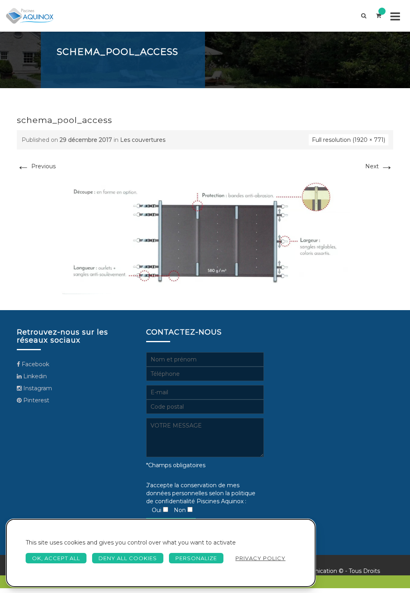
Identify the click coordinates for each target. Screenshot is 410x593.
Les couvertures (142, 139)
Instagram (37, 388)
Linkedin (34, 376)
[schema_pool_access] (205, 235)
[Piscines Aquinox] (29, 16)
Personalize (196, 558)
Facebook (34, 364)
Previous (36, 166)
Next (379, 166)
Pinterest (35, 400)
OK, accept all (56, 558)
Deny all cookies (127, 558)
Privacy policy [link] (260, 558)
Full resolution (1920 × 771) (348, 139)
